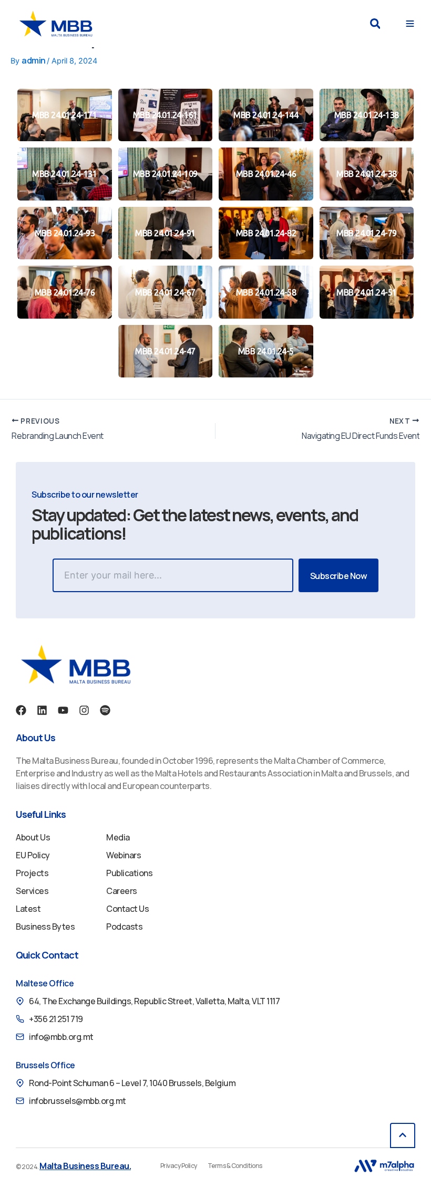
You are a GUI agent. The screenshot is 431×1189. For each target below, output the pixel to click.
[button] (375, 24)
